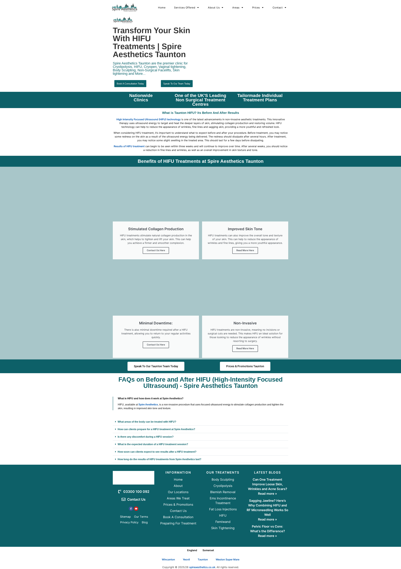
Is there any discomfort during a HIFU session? (146, 436)
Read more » (267, 493)
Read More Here (245, 250)
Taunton (203, 559)
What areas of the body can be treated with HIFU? (147, 421)
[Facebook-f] (131, 508)
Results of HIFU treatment (129, 146)
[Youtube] (136, 508)
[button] (200, 422)
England (192, 550)
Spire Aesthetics (148, 404)
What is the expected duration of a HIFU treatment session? (153, 444)
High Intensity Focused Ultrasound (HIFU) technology (148, 119)
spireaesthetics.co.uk (202, 567)
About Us (214, 7)
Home (161, 7)
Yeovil (186, 559)
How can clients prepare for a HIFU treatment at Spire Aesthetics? (156, 429)
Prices (256, 7)
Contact (278, 7)
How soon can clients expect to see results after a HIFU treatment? (157, 451)
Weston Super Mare (227, 559)
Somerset (208, 550)
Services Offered (184, 7)
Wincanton (168, 559)
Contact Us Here (156, 250)
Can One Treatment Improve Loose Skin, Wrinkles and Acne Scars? (267, 484)
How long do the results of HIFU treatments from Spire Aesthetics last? (159, 459)
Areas (236, 7)
